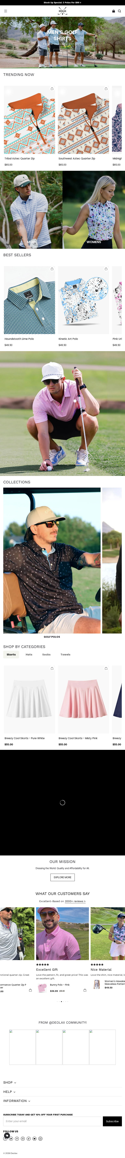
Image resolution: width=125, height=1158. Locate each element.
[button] (5, 11)
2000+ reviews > (75, 901)
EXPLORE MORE (62, 877)
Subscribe (112, 1121)
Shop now (62, 52)
